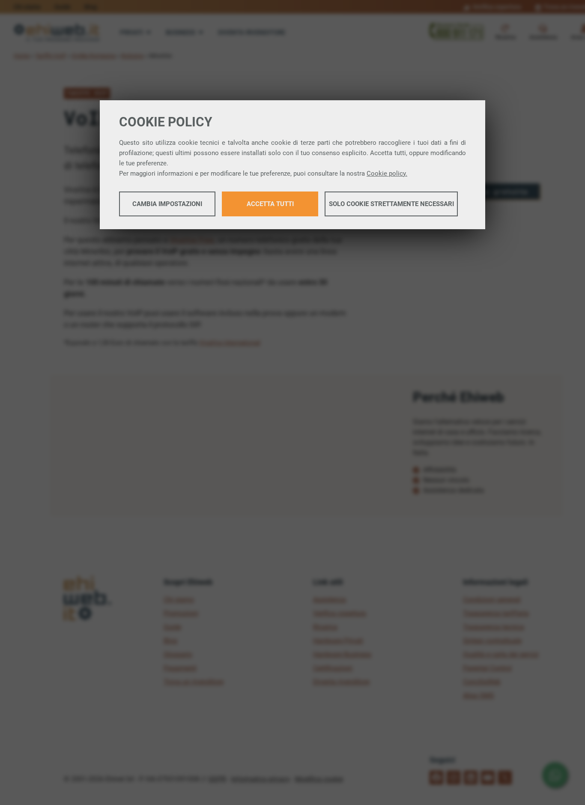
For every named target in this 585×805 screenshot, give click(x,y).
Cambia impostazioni (167, 204)
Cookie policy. (387, 173)
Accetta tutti (270, 204)
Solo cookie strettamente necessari (391, 204)
